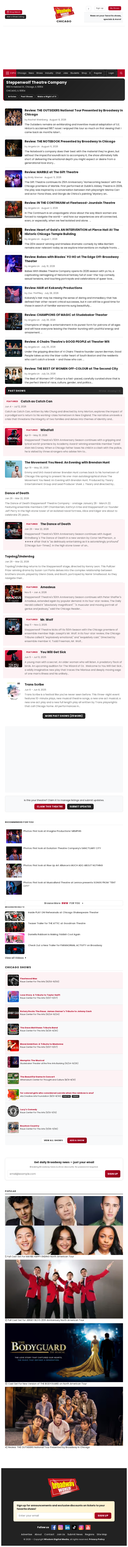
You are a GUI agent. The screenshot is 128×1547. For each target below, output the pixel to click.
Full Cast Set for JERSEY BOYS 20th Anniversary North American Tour (44, 1320)
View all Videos (14, 957)
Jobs (65, 73)
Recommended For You (19, 822)
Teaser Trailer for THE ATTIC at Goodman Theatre (57, 923)
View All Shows (53, 1140)
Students (74, 73)
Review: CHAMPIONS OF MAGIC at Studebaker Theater (66, 315)
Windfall (47, 430)
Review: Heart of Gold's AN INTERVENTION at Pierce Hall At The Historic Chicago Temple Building (72, 232)
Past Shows (27, 96)
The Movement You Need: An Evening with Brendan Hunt (67, 463)
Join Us (61, 1534)
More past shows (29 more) (64, 715)
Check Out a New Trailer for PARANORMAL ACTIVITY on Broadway (65, 945)
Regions (89, 1534)
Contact (49, 1534)
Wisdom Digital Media (56, 1539)
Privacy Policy (97, 1539)
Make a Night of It (46, 96)
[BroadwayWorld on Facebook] (54, 1527)
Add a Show (77, 1140)
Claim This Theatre (50, 806)
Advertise (26, 1534)
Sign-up (99, 8)
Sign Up (103, 1515)
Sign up (113, 1173)
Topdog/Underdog (19, 556)
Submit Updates (80, 806)
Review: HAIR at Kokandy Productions (53, 288)
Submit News (75, 1534)
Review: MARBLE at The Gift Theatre (51, 172)
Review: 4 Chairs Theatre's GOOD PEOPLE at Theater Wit (67, 342)
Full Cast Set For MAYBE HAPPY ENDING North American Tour (39, 1256)
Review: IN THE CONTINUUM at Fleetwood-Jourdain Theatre (70, 203)
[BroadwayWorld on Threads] (81, 1527)
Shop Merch (15, 12)
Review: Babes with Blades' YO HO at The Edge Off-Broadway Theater (72, 259)
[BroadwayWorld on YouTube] (88, 1527)
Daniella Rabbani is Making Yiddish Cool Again (54, 934)
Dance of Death (17, 493)
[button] (121, 73)
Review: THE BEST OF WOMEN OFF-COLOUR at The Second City (71, 369)
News (31, 73)
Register (98, 73)
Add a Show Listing (15, 16)
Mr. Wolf (46, 620)
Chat (58, 73)
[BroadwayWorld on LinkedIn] (67, 1527)
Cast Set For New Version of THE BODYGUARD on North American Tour (46, 1383)
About (38, 1534)
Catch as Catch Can (36, 401)
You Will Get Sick (53, 652)
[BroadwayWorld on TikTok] (74, 1527)
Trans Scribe (34, 685)
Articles (12, 96)
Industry (49, 73)
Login (111, 73)
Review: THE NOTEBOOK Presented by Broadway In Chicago (70, 141)
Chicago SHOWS (18, 967)
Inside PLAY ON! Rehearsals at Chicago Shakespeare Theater (63, 912)
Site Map (102, 1534)
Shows (39, 73)
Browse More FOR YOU (62, 903)
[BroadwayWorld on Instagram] (60, 1527)
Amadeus (47, 587)
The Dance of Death (55, 524)
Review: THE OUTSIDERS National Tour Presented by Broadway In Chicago (74, 112)
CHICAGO (64, 21)
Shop (84, 73)
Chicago (21, 73)
